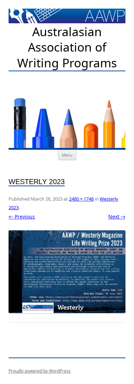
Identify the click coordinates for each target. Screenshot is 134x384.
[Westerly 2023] (67, 271)
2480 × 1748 (81, 199)
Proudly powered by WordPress (40, 371)
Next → (116, 216)
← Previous (22, 216)
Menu (67, 155)
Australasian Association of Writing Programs (67, 47)
